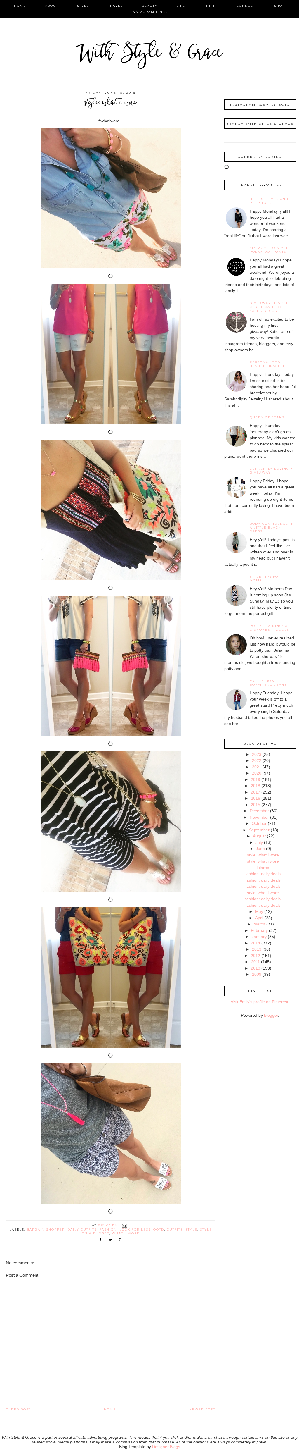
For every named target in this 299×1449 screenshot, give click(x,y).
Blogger (271, 1015)
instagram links (149, 12)
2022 (256, 760)
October (259, 823)
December (259, 810)
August (259, 836)
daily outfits (82, 1229)
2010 (255, 968)
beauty (149, 6)
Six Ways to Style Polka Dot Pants (269, 250)
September (259, 829)
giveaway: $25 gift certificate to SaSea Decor (270, 307)
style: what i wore (263, 855)
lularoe (263, 867)
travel (115, 6)
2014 (255, 943)
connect (246, 6)
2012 (255, 955)
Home (110, 1409)
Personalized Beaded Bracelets (270, 364)
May (259, 911)
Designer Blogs (166, 1446)
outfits (175, 1229)
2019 (255, 779)
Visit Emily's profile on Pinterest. (260, 1001)
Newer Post (202, 1409)
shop (279, 6)
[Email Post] (124, 1225)
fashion (108, 1229)
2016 (255, 798)
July (259, 842)
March (259, 924)
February (259, 930)
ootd (158, 1229)
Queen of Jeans (267, 417)
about (51, 6)
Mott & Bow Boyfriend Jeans (268, 682)
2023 (256, 754)
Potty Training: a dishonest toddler (271, 627)
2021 (256, 767)
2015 (255, 804)
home (20, 6)
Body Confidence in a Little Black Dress (272, 527)
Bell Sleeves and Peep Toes (269, 201)
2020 (256, 773)
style (83, 6)
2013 (256, 949)
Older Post (18, 1409)
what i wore (126, 1233)
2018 (255, 785)
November (259, 817)
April (259, 917)
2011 (255, 961)
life (180, 6)
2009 (256, 974)
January (259, 936)
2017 (255, 792)
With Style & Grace (149, 54)
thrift (211, 6)
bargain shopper (46, 1229)
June (260, 848)
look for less (135, 1229)
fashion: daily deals (263, 873)
